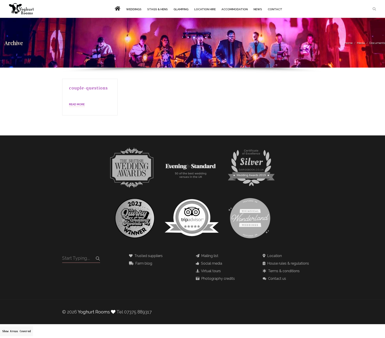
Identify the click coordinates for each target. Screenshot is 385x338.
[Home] (21, 9)
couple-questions (88, 88)
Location (274, 256)
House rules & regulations (287, 263)
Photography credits (217, 279)
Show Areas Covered (16, 331)
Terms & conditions (283, 271)
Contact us (276, 279)
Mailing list (209, 256)
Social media (211, 263)
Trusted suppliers (148, 256)
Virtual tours (210, 271)
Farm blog (143, 263)
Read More (77, 104)
